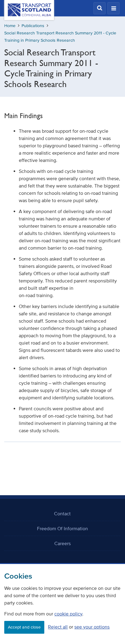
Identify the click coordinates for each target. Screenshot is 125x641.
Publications (33, 25)
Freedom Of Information (62, 528)
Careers (62, 543)
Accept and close (24, 627)
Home (9, 25)
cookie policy (68, 613)
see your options (92, 626)
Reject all (58, 626)
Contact (62, 513)
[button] (99, 8)
